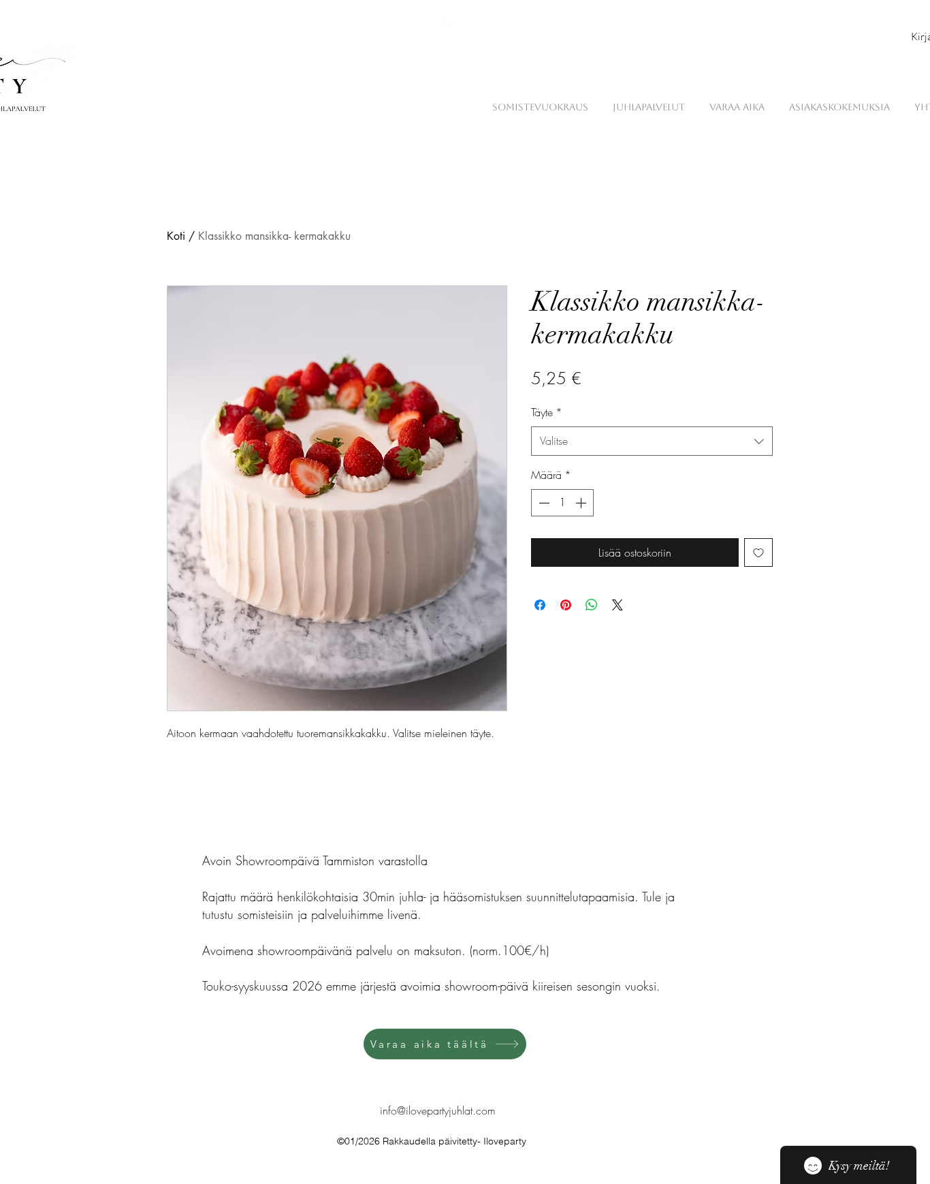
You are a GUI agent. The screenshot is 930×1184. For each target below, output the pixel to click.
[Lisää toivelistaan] (758, 552)
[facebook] (448, 23)
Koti (176, 236)
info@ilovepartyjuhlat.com (438, 1110)
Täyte (546, 412)
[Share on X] (617, 605)
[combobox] (652, 441)
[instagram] (469, 23)
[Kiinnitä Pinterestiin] (566, 605)
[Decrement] (542, 503)
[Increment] (582, 503)
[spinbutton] (562, 503)
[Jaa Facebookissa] (540, 605)
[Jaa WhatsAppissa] (591, 605)
